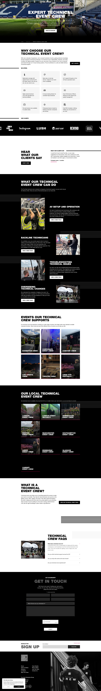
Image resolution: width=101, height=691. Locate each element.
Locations (23, 670)
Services (28, 41)
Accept (19, 686)
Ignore (8, 686)
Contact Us (35, 670)
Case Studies (35, 666)
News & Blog (35, 667)
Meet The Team (25, 672)
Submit (50, 629)
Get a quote (75, 63)
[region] (13, 683)
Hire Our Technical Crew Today (69, 502)
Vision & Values (24, 667)
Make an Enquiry (50, 30)
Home (22, 41)
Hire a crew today (28, 250)
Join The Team (35, 669)
